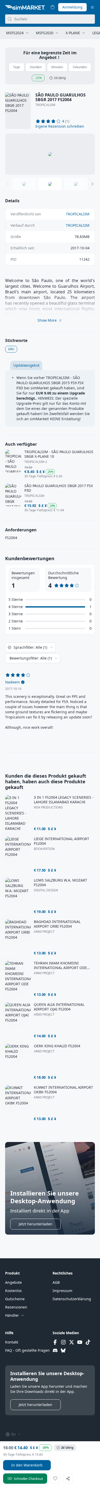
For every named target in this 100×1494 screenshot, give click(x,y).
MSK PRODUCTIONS (48, 807)
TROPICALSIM (45, 105)
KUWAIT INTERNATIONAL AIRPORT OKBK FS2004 (63, 1089)
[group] (50, 154)
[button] (59, 126)
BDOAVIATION (44, 849)
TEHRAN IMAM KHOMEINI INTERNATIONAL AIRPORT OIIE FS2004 (60, 965)
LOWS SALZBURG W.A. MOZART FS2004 (60, 882)
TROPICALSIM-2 (35, 462)
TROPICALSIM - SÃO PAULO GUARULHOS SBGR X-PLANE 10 (58, 454)
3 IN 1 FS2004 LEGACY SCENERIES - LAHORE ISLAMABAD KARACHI (64, 799)
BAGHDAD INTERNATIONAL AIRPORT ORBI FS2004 (57, 924)
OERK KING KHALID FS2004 (57, 1046)
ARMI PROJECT (44, 932)
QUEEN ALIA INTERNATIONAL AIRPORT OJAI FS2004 (59, 1007)
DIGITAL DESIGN (46, 890)
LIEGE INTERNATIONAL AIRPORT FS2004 (61, 841)
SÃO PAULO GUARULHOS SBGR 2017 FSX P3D (58, 488)
